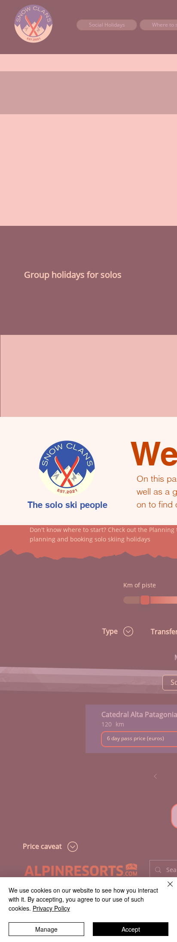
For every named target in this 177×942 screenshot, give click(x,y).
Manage (46, 929)
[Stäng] (165, 889)
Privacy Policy (51, 908)
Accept (131, 929)
